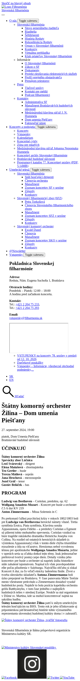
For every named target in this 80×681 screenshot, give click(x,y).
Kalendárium (25, 137)
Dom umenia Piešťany (38, 119)
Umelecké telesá (19, 169)
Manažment (32, 184)
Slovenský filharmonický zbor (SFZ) (39, 198)
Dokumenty (32, 70)
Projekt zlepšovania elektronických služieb (51, 73)
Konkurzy (31, 49)
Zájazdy (30, 191)
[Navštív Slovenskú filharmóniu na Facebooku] (9, 677)
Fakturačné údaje (35, 123)
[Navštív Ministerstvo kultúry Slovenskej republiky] (29, 647)
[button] (13, 396)
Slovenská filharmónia (15, 10)
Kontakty (23, 98)
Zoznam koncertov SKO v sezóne (46, 240)
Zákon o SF (32, 66)
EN (11, 379)
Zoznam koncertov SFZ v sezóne (45, 215)
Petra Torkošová (35, 201)
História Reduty (34, 38)
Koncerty (23, 130)
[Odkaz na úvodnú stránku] (14, 6)
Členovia (30, 233)
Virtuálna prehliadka (37, 52)
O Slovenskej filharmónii (40, 63)
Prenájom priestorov (37, 81)
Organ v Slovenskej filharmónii (44, 45)
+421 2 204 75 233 (27, 304)
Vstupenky (23, 134)
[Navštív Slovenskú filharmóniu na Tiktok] (53, 677)
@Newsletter (17, 251)
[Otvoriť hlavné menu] (3, 14)
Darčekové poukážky (30, 362)
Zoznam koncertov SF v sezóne (44, 187)
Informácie (23, 59)
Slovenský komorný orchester (35, 226)
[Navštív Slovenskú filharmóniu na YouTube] (67, 677)
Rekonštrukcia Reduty (38, 42)
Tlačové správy (34, 88)
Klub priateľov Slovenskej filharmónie (48, 56)
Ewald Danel (33, 229)
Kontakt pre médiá (36, 91)
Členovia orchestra (36, 180)
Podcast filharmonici (37, 95)
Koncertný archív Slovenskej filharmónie (42, 155)
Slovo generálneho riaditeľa (42, 28)
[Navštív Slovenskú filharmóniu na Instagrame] (32, 677)
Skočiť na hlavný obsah (16, 3)
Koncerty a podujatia (22, 126)
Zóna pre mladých (28, 144)
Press (20, 84)
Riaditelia (31, 31)
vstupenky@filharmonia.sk (25, 318)
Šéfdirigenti (32, 35)
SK (11, 376)
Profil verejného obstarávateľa (43, 77)
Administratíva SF (36, 102)
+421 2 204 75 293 (27, 308)
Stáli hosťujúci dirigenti (39, 177)
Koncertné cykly (27, 141)
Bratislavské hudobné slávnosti (36, 159)
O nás (13, 20)
